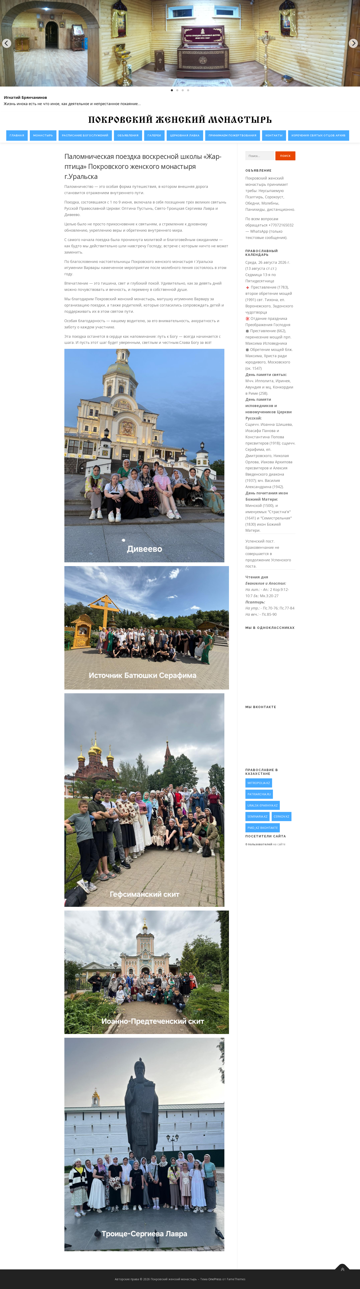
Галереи (154, 135)
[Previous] (6, 43)
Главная (17, 135)
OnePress (214, 1279)
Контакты (274, 135)
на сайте (265, 844)
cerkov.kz (281, 816)
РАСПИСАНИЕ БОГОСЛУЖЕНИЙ (85, 135)
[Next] (353, 43)
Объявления (128, 135)
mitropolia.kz (259, 783)
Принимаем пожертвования (232, 135)
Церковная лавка (185, 135)
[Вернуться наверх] (342, 1269)
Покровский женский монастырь (180, 120)
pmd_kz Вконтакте (263, 828)
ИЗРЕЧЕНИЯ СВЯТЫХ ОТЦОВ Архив (319, 135)
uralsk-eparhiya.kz (263, 805)
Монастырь (43, 135)
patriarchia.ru (259, 794)
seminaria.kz (258, 816)
